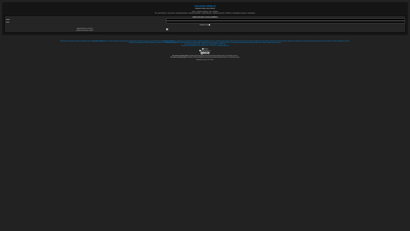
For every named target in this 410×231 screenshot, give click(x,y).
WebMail (215, 11)
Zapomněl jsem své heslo (85, 28)
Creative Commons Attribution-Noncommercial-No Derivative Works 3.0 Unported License (213, 57)
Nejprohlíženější (206, 13)
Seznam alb (171, 13)
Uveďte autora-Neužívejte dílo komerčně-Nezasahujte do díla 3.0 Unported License (213, 55)
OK (167, 29)
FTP (210, 11)
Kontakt (199, 11)
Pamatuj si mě (204, 25)
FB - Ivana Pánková (160, 13)
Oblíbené (228, 13)
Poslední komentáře (194, 13)
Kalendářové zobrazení (239, 13)
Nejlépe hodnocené (218, 13)
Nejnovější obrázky (181, 13)
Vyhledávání (251, 13)
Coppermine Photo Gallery (208, 59)
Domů (193, 11)
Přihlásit (205, 11)
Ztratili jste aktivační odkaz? (85, 30)
